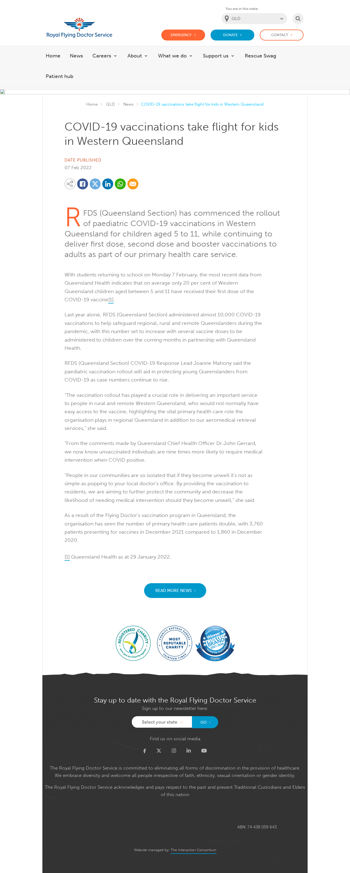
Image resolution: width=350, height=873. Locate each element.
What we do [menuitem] (172, 56)
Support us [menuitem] (216, 56)
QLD (110, 104)
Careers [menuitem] (101, 56)
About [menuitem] (134, 56)
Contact (279, 35)
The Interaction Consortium (193, 850)
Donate (230, 35)
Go (203, 722)
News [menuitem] (76, 56)
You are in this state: (242, 9)
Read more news (173, 590)
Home (92, 104)
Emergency (181, 35)
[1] (110, 299)
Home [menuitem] (53, 56)
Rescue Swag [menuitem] (260, 56)
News (128, 104)
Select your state (159, 722)
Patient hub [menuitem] (59, 76)
